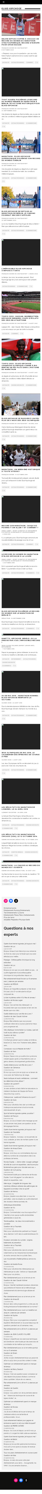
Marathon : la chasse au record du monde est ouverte (21, 866)
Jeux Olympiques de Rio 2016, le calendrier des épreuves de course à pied (21, 754)
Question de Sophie (11, 1315)
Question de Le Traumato (12, 1226)
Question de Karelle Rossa (13, 1264)
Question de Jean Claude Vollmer (15, 1016)
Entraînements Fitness (11, 915)
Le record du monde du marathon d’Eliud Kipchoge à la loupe (20, 555)
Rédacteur (6, 618)
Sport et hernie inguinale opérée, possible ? (19, 1113)
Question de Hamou (11, 1191)
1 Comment (29, 62)
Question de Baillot (10, 1439)
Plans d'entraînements (26, 915)
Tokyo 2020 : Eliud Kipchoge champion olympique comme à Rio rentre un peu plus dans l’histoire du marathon (20, 366)
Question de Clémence (12, 1067)
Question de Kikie (10, 1455)
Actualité (5, 62)
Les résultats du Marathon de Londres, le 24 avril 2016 (18, 808)
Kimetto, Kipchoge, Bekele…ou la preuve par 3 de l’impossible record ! (21, 640)
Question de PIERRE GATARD (14, 1426)
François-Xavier (8, 474)
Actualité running (17, 62)
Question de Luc (9, 946)
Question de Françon (11, 1116)
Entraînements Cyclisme (15, 913)
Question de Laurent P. (11, 1084)
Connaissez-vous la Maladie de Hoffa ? (17, 1049)
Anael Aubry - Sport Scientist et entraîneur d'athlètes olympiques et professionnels (19, 531)
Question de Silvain (10, 1353)
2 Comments (30, 628)
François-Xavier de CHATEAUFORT (15, 48)
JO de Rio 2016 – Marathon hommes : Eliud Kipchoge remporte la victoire (20, 698)
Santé (28, 920)
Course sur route (17, 385)
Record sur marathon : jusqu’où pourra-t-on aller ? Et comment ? (20, 527)
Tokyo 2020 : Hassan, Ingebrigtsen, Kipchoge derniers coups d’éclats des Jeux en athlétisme (20, 318)
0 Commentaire (31, 123)
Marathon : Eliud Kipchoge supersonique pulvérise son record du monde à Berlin (21, 158)
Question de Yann (10, 1035)
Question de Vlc (9, 1208)
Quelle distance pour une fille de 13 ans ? (18, 1014)
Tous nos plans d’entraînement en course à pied (20, 1453)
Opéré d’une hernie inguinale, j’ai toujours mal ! (20, 944)
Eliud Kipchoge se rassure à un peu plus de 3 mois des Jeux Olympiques (20, 419)
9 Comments (30, 572)
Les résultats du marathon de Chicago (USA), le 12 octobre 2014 (19, 835)
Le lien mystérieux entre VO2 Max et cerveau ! (20, 997)
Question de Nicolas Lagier (13, 1000)
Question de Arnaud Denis (13, 1148)
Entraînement (16, 659)
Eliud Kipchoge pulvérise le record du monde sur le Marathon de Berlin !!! (21, 613)
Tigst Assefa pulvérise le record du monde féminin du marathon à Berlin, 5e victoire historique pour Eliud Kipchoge (21, 102)
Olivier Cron (6, 703)
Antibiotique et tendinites (12, 1205)
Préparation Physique (18, 920)
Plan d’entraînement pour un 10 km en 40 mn (19, 1278)
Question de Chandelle (12, 1132)
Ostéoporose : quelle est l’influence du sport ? (20, 1097)
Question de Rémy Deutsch (13, 1369)
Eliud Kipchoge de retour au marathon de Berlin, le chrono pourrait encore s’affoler (18, 213)
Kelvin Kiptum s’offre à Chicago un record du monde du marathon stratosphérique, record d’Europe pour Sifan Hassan (21, 42)
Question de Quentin (11, 1388)
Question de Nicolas (11, 1407)
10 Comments (6, 665)
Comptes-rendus (17, 852)
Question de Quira (10, 1100)
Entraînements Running (12, 910)
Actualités (7, 920)
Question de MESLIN (11, 984)
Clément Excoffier (9, 812)
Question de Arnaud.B (11, 1299)
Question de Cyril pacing (12, 1170)
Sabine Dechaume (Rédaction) (13, 839)
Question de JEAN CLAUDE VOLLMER (17, 1334)
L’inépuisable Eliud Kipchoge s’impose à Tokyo (17, 270)
